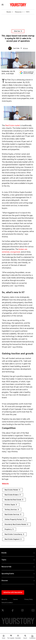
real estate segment (12, 539)
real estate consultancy (13, 534)
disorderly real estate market (15, 524)
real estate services (12, 514)
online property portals (13, 519)
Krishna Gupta (10, 504)
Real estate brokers (12, 495)
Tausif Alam (16, 48)
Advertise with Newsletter (12, 592)
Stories (17, 31)
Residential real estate (13, 500)
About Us (4, 599)
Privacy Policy (28, 599)
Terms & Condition (7, 602)
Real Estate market (12, 125)
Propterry (8, 529)
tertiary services (11, 509)
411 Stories (25, 48)
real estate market (11, 490)
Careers (15, 599)
